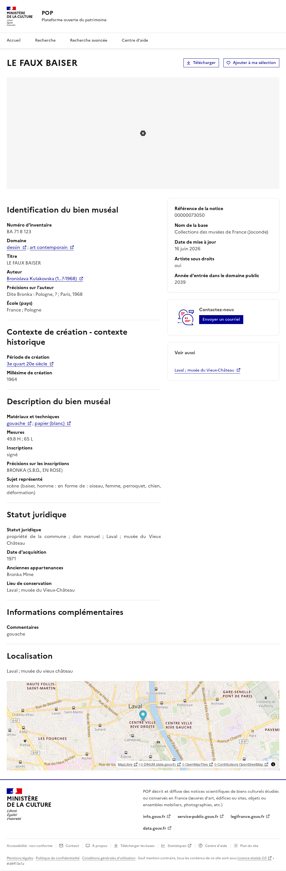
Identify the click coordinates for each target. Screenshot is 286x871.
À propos (99, 845)
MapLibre (125, 764)
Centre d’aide (216, 845)
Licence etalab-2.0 (251, 858)
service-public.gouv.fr (198, 817)
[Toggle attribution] (273, 764)
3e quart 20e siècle (27, 363)
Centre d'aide (135, 40)
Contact (72, 845)
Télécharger (204, 63)
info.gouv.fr (154, 817)
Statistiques (177, 845)
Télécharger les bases (137, 845)
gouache (16, 423)
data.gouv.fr (154, 828)
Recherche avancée (88, 40)
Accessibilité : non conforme (30, 845)
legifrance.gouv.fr (247, 817)
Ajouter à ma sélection (254, 63)
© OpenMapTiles (195, 764)
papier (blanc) (50, 423)
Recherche (45, 40)
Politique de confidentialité (58, 858)
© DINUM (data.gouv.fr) (158, 764)
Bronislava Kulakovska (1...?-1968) (42, 278)
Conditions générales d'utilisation (108, 858)
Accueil (14, 40)
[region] (143, 725)
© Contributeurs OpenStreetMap (238, 764)
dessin (13, 247)
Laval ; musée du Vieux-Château (204, 370)
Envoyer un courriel (221, 319)
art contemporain (49, 247)
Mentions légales (20, 858)
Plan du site (249, 845)
